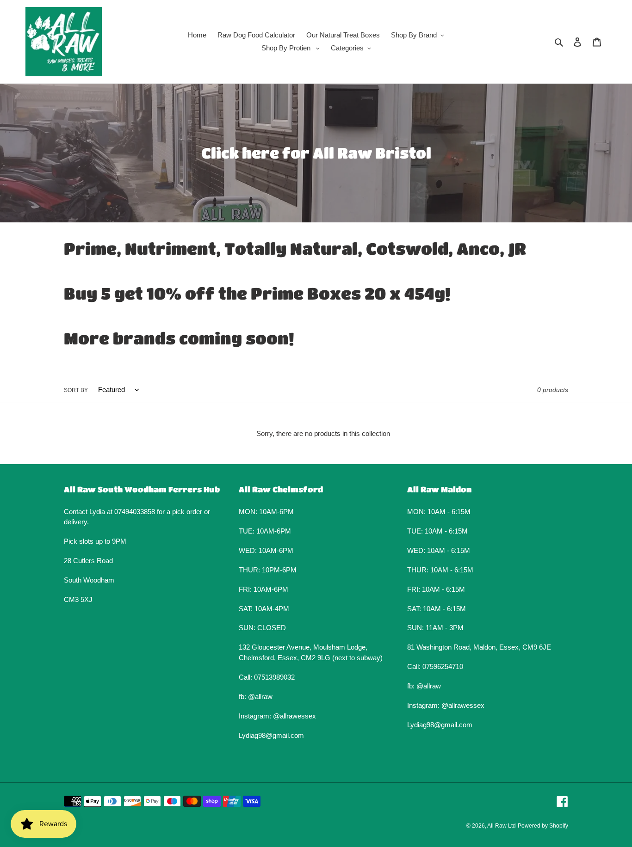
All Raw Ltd (501, 825)
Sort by (76, 390)
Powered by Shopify (543, 825)
